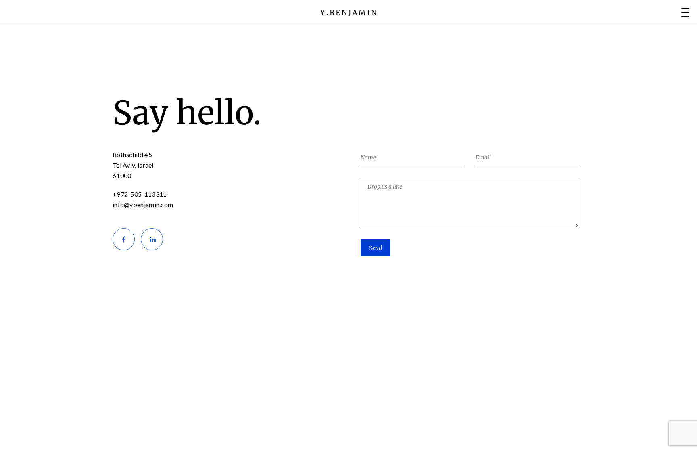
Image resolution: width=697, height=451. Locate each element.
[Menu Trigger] (685, 12)
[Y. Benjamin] (348, 12)
